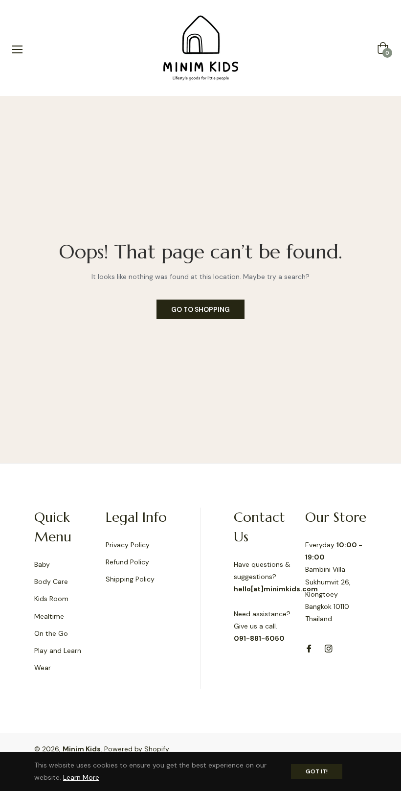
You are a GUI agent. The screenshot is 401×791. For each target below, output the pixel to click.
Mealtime (49, 616)
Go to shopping (200, 309)
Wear (42, 667)
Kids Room (51, 598)
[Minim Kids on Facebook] (309, 648)
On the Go (51, 633)
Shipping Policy (130, 579)
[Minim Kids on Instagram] (329, 648)
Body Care (51, 581)
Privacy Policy (128, 544)
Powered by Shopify (136, 748)
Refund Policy (127, 562)
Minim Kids (82, 748)
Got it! (317, 771)
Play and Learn (57, 650)
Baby (42, 564)
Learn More (81, 777)
